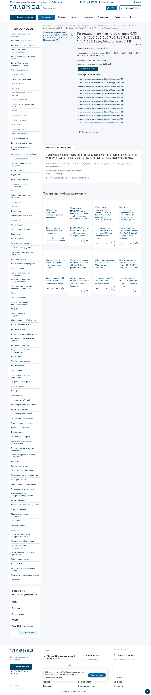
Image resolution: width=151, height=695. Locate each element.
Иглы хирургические (20, 134)
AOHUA (14, 602)
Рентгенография (17, 239)
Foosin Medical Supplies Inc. (22, 626)
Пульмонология (17, 211)
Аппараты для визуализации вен (23, 471)
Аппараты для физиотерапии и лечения (23, 569)
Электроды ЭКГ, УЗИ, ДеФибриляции (25, 154)
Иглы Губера (16, 125)
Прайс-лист (120, 17)
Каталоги (75, 17)
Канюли (15, 111)
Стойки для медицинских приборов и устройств (21, 536)
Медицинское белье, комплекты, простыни (19, 51)
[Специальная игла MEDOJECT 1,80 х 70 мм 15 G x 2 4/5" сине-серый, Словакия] (129, 264)
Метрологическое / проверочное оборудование (22, 495)
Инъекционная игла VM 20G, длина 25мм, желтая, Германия (104, 280)
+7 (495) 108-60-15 (91, 2)
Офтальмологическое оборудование (19, 515)
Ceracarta (16, 608)
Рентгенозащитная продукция (23, 264)
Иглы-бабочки (17, 74)
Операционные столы (19, 466)
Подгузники (15, 175)
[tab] (58, 147)
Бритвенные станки (18, 259)
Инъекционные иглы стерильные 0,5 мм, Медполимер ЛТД (101, 94)
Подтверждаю (97, 675)
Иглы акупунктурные (20, 129)
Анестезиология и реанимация (23, 45)
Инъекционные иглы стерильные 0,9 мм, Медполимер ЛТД (101, 105)
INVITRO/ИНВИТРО (18, 357)
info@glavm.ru (17, 674)
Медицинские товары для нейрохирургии (21, 274)
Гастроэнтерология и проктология (19, 185)
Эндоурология (16, 234)
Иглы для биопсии (19, 84)
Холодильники (16, 370)
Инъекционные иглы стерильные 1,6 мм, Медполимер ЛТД (101, 119)
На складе (46, 17)
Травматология (17, 202)
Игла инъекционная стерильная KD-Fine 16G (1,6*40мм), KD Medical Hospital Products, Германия (129, 233)
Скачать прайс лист (90, 132)
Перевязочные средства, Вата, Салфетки (23, 58)
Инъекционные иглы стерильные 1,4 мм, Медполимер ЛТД (101, 116)
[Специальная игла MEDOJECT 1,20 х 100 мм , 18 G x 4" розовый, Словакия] (80, 264)
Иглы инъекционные (21, 79)
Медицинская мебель (19, 386)
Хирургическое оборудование (22, 541)
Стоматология (16, 170)
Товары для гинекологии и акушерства (21, 165)
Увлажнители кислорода (20, 437)
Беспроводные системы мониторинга (20, 376)
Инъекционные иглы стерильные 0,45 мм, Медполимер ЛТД (101, 90)
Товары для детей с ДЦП (20, 400)
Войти (138, 2)
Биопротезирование (19, 298)
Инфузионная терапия (19, 179)
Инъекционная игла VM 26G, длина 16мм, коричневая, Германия (55, 280)
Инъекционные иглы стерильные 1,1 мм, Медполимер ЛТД (101, 108)
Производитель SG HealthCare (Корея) (22, 340)
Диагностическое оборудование (18, 315)
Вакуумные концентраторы (21, 382)
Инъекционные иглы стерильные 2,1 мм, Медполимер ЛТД (101, 123)
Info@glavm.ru (56, 2)
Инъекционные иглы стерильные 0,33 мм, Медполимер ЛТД (101, 83)
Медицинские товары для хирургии (21, 35)
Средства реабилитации (20, 229)
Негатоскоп (15, 461)
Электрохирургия (17, 225)
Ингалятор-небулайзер (20, 427)
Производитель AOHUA (20, 345)
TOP (147, 691)
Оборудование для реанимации (23, 484)
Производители (28, 633)
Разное (13, 293)
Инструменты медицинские (22, 143)
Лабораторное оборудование (22, 559)
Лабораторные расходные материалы (21, 196)
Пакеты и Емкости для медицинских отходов (19, 64)
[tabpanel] (92, 167)
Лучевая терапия (17, 268)
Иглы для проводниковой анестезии (22, 94)
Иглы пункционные (19, 99)
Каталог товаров (24, 29)
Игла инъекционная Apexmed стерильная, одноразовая (54, 230)
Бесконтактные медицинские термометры (22, 554)
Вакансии (118, 682)
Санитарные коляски (19, 480)
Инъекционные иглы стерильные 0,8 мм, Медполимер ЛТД (101, 101)
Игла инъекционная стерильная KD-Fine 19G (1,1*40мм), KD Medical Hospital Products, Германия (104, 233)
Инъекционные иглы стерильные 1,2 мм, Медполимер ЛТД (101, 112)
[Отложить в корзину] (62, 238)
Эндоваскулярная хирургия (21, 216)
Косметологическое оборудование (24, 334)
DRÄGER (15, 620)
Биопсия (14, 206)
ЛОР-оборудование (18, 509)
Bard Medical (15, 580)
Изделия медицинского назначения (20, 149)
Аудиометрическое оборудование (18, 547)
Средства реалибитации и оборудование (21, 351)
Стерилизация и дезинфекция (22, 489)
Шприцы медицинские (19, 138)
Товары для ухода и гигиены (22, 414)
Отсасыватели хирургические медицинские (22, 449)
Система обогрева (18, 500)
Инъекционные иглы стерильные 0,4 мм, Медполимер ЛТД (101, 86)
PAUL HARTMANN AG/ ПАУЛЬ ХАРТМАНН (22, 253)
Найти (112, 8)
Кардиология (16, 530)
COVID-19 (14, 309)
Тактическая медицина (20, 243)
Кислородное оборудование (22, 418)
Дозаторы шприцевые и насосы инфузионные (23, 456)
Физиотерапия (16, 395)
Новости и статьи (86, 686)
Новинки (62, 17)
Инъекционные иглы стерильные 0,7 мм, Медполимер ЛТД (101, 97)
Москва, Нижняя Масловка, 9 (24, 2)
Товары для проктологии (20, 361)
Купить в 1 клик (89, 69)
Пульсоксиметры (17, 432)
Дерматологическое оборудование (25, 575)
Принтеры (14, 391)
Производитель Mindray (20, 329)
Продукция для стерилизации (22, 41)
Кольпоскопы (16, 521)
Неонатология (16, 564)
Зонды (13, 191)
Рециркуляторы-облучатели (22, 423)
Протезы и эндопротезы (20, 325)
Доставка (88, 17)
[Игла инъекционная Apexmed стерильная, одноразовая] (55, 214)
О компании (103, 17)
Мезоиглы (16, 88)
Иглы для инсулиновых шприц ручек (23, 105)
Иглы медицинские (19, 70)
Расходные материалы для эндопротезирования (21, 281)
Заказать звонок (107, 2)
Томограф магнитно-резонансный (24, 475)
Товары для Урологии (19, 159)
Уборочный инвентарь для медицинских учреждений (21, 287)
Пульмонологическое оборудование (25, 505)
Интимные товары (18, 366)
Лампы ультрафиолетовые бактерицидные (21, 442)
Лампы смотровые (18, 525)
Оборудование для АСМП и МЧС (23, 320)
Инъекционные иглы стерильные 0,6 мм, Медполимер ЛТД (101, 79)
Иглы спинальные (19, 120)
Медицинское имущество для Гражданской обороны (22, 303)
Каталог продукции (25, 17)
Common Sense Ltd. (19, 614)
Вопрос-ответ (84, 682)
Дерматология (16, 220)
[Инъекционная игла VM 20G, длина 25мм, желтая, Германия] (104, 264)
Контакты (134, 17)
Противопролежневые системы (23, 405)
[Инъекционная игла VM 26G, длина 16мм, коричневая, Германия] (55, 264)
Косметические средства (21, 248)
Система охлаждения (19, 409)
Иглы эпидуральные (19, 115)
